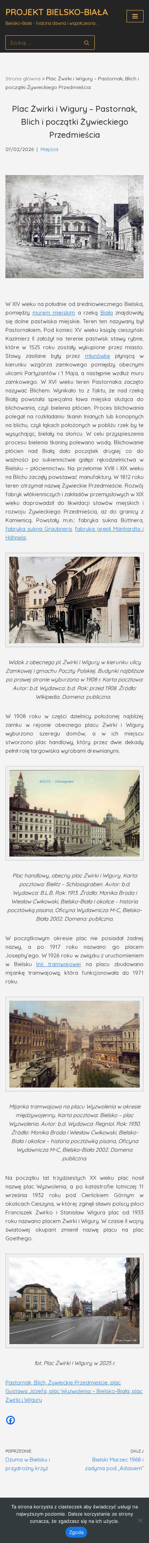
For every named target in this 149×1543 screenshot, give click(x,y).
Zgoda (76, 1532)
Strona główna (23, 78)
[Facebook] (10, 1420)
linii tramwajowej (58, 964)
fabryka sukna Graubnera (38, 528)
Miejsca (49, 149)
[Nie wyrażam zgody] (140, 1520)
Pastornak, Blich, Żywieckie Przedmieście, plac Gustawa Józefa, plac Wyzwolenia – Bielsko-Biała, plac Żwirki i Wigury (73, 1391)
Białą (107, 312)
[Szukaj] (86, 42)
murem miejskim (54, 312)
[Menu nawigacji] (135, 16)
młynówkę (97, 355)
